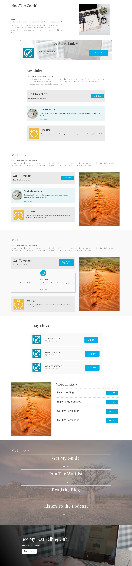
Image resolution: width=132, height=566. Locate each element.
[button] (98, 53)
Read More (43, 119)
